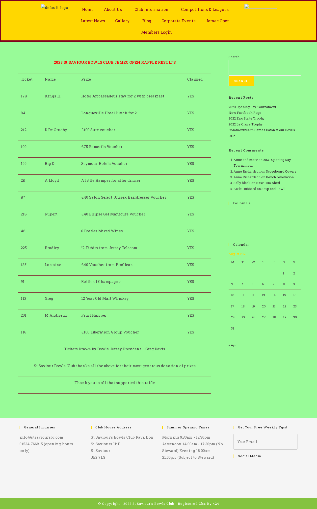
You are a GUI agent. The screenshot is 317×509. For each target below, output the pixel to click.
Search (234, 57)
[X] (230, 212)
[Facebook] (230, 218)
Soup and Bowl (273, 188)
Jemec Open (218, 20)
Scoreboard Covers (281, 171)
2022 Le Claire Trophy (246, 124)
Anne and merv (246, 159)
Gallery (122, 20)
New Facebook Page (245, 112)
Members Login (156, 32)
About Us (113, 9)
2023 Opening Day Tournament (252, 107)
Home (88, 9)
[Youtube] (230, 230)
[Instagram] (230, 224)
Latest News (92, 20)
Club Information (151, 9)
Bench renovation (280, 177)
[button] (114, 9)
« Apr (233, 345)
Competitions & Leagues (205, 9)
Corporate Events (178, 20)
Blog (146, 20)
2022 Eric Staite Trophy (246, 118)
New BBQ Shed (268, 182)
